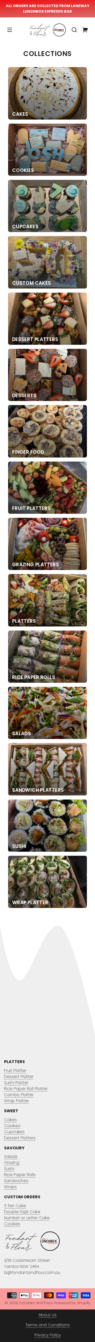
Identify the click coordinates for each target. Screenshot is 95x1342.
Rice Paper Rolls (19, 1175)
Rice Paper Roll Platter (26, 1089)
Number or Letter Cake (27, 1218)
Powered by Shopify (72, 1302)
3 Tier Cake (15, 1206)
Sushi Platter (16, 1083)
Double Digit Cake (22, 1212)
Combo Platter (19, 1095)
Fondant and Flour (36, 1302)
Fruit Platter (15, 1070)
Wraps (10, 1187)
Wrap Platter (16, 1101)
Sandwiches (16, 1181)
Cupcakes (14, 1132)
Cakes (10, 1120)
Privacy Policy (47, 1335)
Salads (10, 1156)
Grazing (11, 1162)
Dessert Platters (19, 1138)
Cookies (12, 1126)
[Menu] (9, 29)
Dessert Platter (18, 1076)
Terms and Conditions (48, 1325)
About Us (47, 1315)
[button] (74, 29)
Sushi (9, 1169)
